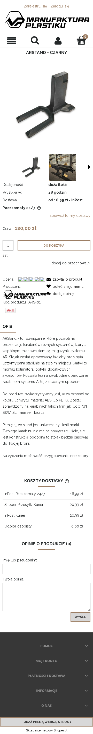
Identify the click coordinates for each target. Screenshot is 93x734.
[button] (11, 40)
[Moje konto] (58, 40)
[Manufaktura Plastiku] (25, 294)
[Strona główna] (46, 19)
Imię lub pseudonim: (20, 560)
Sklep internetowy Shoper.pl (46, 730)
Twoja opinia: (13, 579)
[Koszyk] (81, 40)
